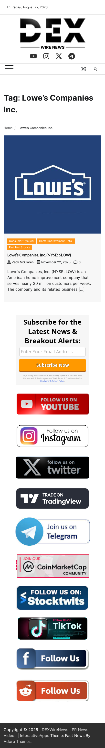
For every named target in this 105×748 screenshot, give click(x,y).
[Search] (95, 69)
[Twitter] (58, 56)
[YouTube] (33, 56)
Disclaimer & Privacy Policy (52, 381)
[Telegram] (71, 56)
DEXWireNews (55, 729)
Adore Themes (17, 741)
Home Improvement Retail (56, 241)
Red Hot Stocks (19, 247)
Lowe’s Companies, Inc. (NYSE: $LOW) (39, 254)
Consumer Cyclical (21, 241)
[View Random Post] (83, 69)
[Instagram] (46, 56)
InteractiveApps (34, 735)
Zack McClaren (23, 262)
